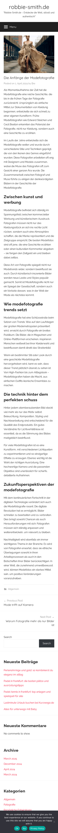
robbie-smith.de (29, 6)
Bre (33, 83)
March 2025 (10, 758)
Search (8, 637)
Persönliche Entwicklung (18, 810)
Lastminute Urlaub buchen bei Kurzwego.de (29, 702)
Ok (17, 828)
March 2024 (10, 774)
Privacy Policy (37, 828)
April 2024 (9, 769)
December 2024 (13, 763)
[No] (54, 821)
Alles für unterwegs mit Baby (20, 709)
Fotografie (9, 804)
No (24, 828)
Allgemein (13, 589)
